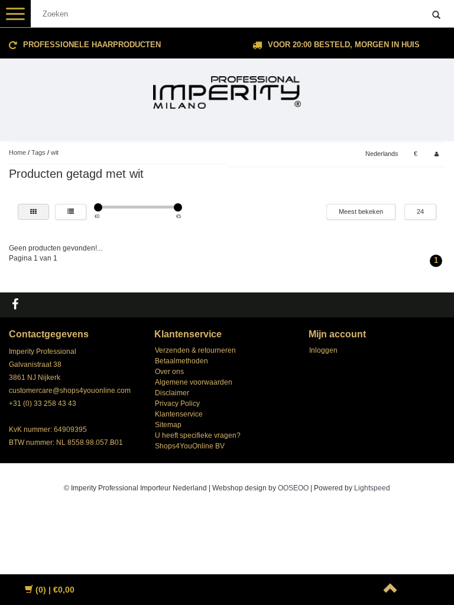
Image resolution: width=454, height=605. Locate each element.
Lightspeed (372, 488)
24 (420, 211)
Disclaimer (172, 393)
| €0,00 (54, 589)
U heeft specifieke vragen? (198, 435)
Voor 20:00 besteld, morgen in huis (344, 44)
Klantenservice (179, 414)
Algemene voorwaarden (193, 382)
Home (17, 152)
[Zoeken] (436, 15)
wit (55, 152)
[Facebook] (16, 304)
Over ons (169, 371)
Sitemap (168, 425)
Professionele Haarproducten (92, 44)
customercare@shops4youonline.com (70, 390)
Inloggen (323, 350)
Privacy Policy (177, 403)
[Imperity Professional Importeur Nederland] (227, 87)
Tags (38, 152)
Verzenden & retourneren (195, 350)
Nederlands (381, 153)
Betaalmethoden (181, 361)
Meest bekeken (361, 211)
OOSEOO (293, 488)
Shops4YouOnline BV (190, 446)
